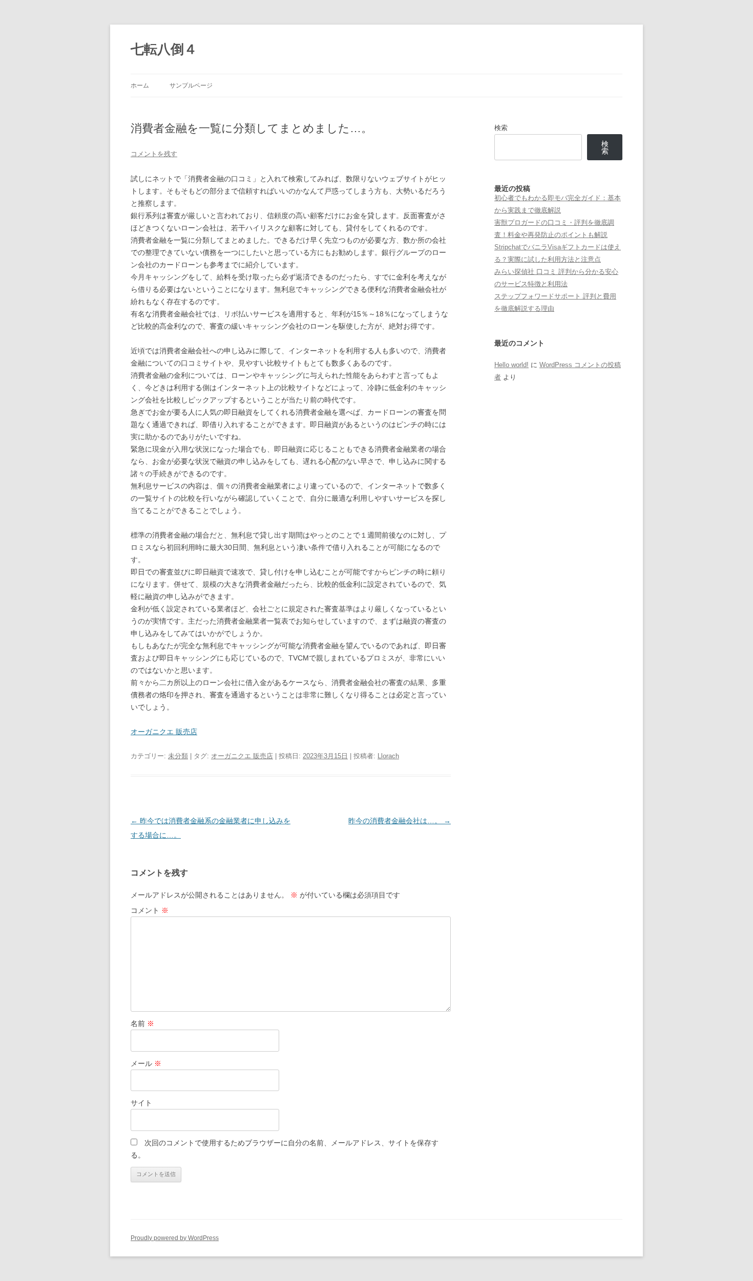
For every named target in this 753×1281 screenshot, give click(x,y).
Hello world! (511, 365)
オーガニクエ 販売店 (164, 732)
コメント (150, 910)
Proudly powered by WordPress (175, 1238)
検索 (501, 128)
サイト (141, 1103)
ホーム (140, 85)
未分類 (178, 756)
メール (146, 1063)
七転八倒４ (164, 49)
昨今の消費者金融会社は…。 (399, 821)
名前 (142, 1023)
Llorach (388, 756)
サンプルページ (191, 85)
